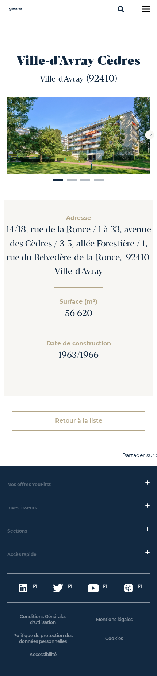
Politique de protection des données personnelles (43, 638)
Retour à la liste (78, 420)
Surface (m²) (78, 302)
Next (149, 135)
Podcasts (128, 588)
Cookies (114, 638)
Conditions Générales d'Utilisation (43, 619)
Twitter (58, 588)
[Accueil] (15, 11)
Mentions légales (114, 619)
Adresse (78, 218)
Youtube (93, 588)
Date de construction (78, 343)
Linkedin (23, 588)
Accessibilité (43, 654)
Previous (7, 135)
